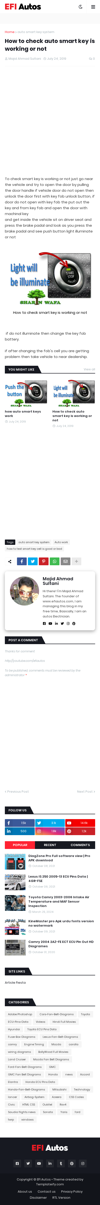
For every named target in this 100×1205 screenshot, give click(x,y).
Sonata (48, 1112)
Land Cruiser (17, 1059)
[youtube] (50, 623)
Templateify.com (50, 1184)
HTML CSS (28, 1104)
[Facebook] (22, 561)
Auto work (61, 542)
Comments (80, 845)
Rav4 (63, 1104)
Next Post (85, 791)
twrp (11, 1120)
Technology (82, 1089)
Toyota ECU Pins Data (42, 1029)
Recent (50, 845)
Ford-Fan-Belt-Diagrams (25, 1067)
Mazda (56, 1044)
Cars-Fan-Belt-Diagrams (57, 1014)
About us (25, 1191)
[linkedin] (56, 623)
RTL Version (61, 1197)
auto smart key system (35, 32)
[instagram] (68, 623)
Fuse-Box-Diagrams (21, 1037)
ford (77, 1112)
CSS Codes (76, 1097)
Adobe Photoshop (20, 1014)
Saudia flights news (21, 1112)
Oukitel (47, 1104)
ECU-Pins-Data (18, 1022)
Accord (85, 1074)
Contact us (47, 1191)
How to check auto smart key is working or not (72, 416)
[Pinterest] (44, 561)
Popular (20, 845)
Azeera (56, 1097)
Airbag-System (34, 1097)
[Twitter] (33, 561)
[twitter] (62, 623)
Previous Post (18, 791)
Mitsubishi (59, 1089)
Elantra (13, 1082)
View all (89, 369)
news (69, 1074)
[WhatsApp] (54, 561)
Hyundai (14, 1029)
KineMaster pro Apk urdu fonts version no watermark (61, 923)
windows (27, 1120)
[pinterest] (73, 623)
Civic (11, 1104)
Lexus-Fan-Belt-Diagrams (60, 1037)
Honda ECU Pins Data (40, 1082)
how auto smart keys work (23, 413)
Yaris (63, 1112)
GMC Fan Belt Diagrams (24, 1074)
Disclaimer (38, 1197)
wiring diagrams (19, 1052)
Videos (40, 1022)
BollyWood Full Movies (53, 1052)
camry (12, 1044)
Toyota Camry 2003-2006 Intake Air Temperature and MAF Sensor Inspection (58, 901)
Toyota (85, 1014)
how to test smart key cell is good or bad (34, 549)
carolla (73, 1044)
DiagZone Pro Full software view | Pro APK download (59, 858)
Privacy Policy (72, 1191)
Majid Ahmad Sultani (58, 581)
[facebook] (44, 623)
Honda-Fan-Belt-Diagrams (26, 1089)
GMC (52, 1067)
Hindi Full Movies (64, 1022)
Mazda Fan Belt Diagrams (51, 1059)
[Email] (65, 561)
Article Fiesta (15, 982)
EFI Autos (44, 1179)
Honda (53, 1074)
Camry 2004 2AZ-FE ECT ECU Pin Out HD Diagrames (61, 944)
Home (10, 32)
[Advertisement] (50, 121)
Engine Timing (34, 1044)
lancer (12, 1097)
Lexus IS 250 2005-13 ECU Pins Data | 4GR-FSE (58, 878)
